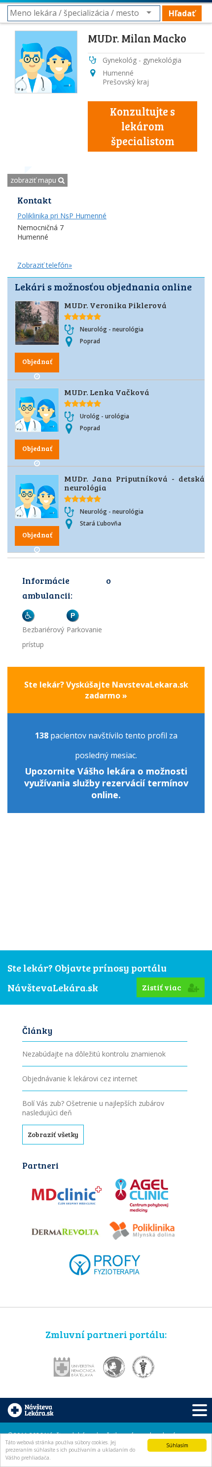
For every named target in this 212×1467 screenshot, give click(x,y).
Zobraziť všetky (53, 1134)
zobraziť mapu (34, 180)
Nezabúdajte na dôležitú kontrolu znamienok (94, 1054)
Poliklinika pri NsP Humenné (61, 215)
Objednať (37, 361)
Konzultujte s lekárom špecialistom (142, 126)
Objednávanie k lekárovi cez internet (80, 1078)
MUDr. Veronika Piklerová (115, 305)
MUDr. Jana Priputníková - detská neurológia (134, 482)
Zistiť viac (162, 987)
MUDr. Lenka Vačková (106, 392)
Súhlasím (177, 1445)
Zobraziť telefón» (44, 265)
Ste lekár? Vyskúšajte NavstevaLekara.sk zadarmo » (106, 690)
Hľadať (182, 13)
